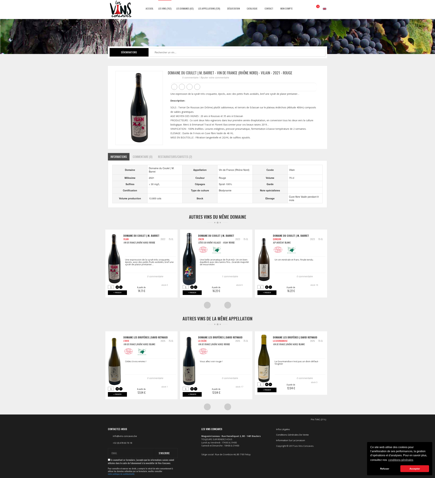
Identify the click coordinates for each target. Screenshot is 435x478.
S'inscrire (164, 453)
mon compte (286, 8)
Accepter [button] (415, 468)
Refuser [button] (384, 468)
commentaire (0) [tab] (142, 157)
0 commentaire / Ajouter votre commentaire (205, 77)
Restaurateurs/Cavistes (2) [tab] (175, 157)
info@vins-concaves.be (125, 436)
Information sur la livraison (290, 440)
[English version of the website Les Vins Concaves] (323, 5)
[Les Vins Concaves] (120, 8)
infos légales (283, 429)
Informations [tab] (118, 157)
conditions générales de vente (292, 434)
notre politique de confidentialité (121, 474)
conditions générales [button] (400, 459)
